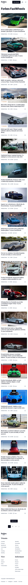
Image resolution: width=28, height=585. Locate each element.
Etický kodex (17, 571)
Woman (16, 545)
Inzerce (16, 563)
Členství (16, 561)
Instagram (10, 581)
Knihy (2, 563)
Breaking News (18, 550)
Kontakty (17, 567)
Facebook (3, 581)
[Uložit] (25, 34)
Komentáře (17, 543)
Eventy (16, 559)
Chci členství (16, 2)
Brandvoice (17, 552)
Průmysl (2, 543)
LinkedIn (15, 581)
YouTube (20, 581)
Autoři (2, 559)
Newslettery (17, 549)
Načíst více (14, 521)
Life (2, 549)
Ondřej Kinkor (4, 34)
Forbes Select (4, 565)
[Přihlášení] (22, 2)
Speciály (17, 541)
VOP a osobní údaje (19, 569)
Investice (3, 541)
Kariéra (16, 565)
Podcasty (17, 547)
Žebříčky (3, 552)
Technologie (3, 547)
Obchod (2, 561)
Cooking (3, 550)
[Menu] (25, 2)
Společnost (3, 545)
